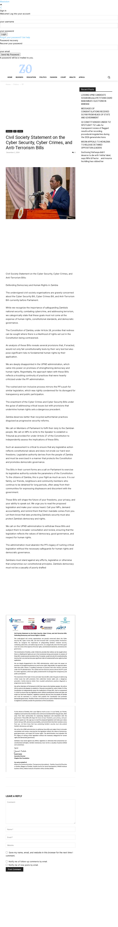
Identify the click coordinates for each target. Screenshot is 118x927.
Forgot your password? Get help (15, 37)
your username (7, 21)
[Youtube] (110, 61)
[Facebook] (94, 61)
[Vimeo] (106, 61)
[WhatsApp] (28, 159)
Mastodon (4, 1)
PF (15, 131)
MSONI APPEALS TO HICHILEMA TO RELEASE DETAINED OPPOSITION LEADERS (95, 145)
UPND (20, 131)
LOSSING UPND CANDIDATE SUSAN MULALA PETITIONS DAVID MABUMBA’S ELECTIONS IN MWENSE (96, 99)
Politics (16, 84)
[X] (102, 61)
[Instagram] (98, 61)
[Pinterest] (22, 159)
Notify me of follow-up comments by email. (28, 861)
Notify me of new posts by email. (23, 865)
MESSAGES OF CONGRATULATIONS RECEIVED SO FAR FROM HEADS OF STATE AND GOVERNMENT (95, 113)
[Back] (1, 7)
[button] (108, 77)
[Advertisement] (40, 108)
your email (5, 51)
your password (7, 31)
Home (8, 84)
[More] (35, 159)
